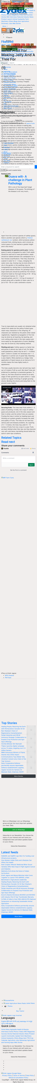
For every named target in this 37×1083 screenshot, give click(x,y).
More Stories (18, 776)
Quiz (19, 21)
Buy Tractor (20, 1011)
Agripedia (25, 10)
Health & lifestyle (23, 1029)
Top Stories (9, 723)
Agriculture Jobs (13, 1040)
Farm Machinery (26, 1036)
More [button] (4, 26)
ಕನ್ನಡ (30, 1021)
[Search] (9, 37)
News (31, 8)
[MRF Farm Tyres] (7, 477)
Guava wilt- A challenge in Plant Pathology (20, 180)
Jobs (10, 23)
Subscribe (18, 120)
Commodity (29, 51)
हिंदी (8, 1021)
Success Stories (6, 1034)
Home (27, 8)
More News (18, 916)
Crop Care (22, 15)
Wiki (8, 17)
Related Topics (11, 437)
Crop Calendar (9, 143)
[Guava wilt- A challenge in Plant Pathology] (6, 184)
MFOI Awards (9, 675)
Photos (3, 15)
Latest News (30, 1003)
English (3, 1021)
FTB (28, 1038)
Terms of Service (19, 1075)
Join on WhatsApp (18, 830)
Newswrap (7, 154)
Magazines (15, 15)
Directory (13, 56)
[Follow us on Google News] (11, 1073)
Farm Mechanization (21, 53)
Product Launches (7, 53)
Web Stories (17, 23)
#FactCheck (5, 10)
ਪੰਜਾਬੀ (14, 1021)
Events (23, 13)
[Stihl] (7, 30)
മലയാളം (23, 1021)
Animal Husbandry (18, 19)
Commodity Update (14, 13)
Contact (6, 163)
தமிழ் (18, 1021)
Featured (20, 17)
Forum (6, 158)
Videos (9, 15)
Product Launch (6, 19)
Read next (8, 442)
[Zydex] (19, 30)
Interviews (29, 13)
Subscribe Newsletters (18, 846)
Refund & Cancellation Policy (18, 1077)
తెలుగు (11, 1023)
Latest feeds (9, 852)
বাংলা (27, 1021)
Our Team (7, 160)
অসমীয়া (7, 1023)
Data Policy (30, 1075)
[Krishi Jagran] (16, 1)
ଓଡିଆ (3, 1023)
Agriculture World (16, 10)
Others (11, 21)
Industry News (28, 17)
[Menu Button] (6, 1)
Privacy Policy (7, 1075)
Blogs (16, 21)
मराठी (10, 1021)
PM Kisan (8, 677)
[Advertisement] (18, 213)
